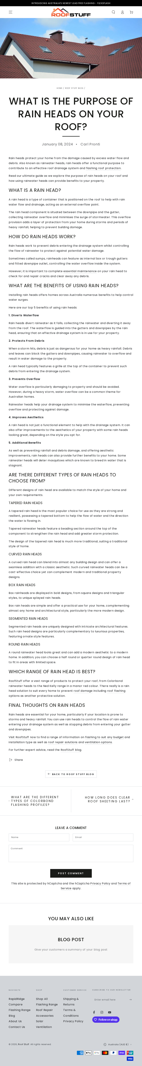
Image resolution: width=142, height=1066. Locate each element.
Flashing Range (47, 1004)
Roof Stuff (23, 1044)
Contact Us (17, 1027)
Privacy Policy (100, 883)
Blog (12, 1016)
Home (59, 88)
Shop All (42, 999)
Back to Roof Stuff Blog (73, 774)
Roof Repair (44, 1010)
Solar (39, 1021)
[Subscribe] (131, 1000)
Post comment (71, 873)
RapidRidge (17, 999)
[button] (113, 12)
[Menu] (10, 12)
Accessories (45, 1016)
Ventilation (44, 1027)
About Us (15, 1021)
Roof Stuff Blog (74, 88)
